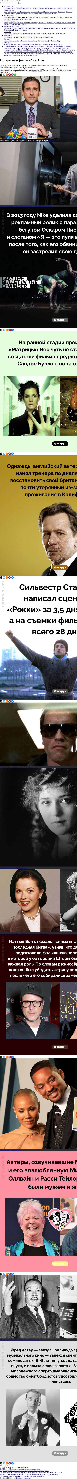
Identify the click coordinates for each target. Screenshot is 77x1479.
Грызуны (7, 12)
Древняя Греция (31, 8)
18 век (59, 8)
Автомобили (66, 46)
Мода (58, 17)
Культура (8, 15)
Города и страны (11, 21)
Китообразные (25, 12)
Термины (57, 53)
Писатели (47, 28)
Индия (37, 23)
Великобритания (22, 23)
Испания (43, 23)
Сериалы (13, 19)
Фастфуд (47, 41)
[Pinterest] (9, 74)
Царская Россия (19, 37)
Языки (35, 55)
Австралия (12, 23)
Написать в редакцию (23, 1478)
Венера (6, 44)
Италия (49, 23)
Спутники (44, 44)
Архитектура (43, 17)
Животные (9, 10)
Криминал (33, 46)
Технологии (65, 53)
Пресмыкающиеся (21, 14)
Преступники (62, 28)
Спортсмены (8, 30)
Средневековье (42, 8)
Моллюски (53, 12)
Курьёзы (68, 48)
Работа (63, 52)
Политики (54, 28)
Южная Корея (15, 24)
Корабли (62, 48)
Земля (11, 44)
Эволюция (50, 33)
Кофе (19, 41)
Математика (17, 33)
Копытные (34, 12)
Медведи (46, 12)
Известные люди (11, 26)
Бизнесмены (14, 28)
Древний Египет (9, 8)
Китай (68, 23)
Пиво (27, 52)
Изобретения (38, 48)
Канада (63, 23)
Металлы (15, 50)
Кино (19, 17)
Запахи (31, 48)
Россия (8, 35)
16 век (50, 8)
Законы (26, 48)
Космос (8, 43)
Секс (31, 53)
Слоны (49, 14)
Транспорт (7, 55)
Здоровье (24, 46)
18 (5, 1465)
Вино (13, 48)
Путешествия (55, 52)
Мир (24, 50)
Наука (7, 32)
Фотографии (16, 55)
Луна (15, 44)
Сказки (18, 19)
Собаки (54, 14)
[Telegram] (4, 74)
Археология (8, 33)
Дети (21, 48)
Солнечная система (28, 44)
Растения (7, 53)
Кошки (40, 12)
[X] (1, 74)
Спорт (47, 53)
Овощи (30, 41)
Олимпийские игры (68, 50)
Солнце (38, 44)
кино (40, 71)
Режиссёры (71, 28)
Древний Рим (20, 8)
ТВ (31, 19)
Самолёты (26, 53)
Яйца (58, 41)
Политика (32, 52)
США (73, 23)
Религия (19, 53)
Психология (47, 52)
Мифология (30, 50)
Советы (42, 53)
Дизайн (14, 17)
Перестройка (33, 37)
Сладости (41, 41)
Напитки (24, 41)
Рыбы (45, 14)
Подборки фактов (11, 46)
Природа (39, 52)
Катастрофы (55, 48)
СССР (27, 37)
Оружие (7, 52)
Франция (7, 24)
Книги (36, 17)
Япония (23, 24)
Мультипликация (66, 17)
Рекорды (13, 53)
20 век (68, 8)
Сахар (35, 41)
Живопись (52, 17)
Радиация (69, 52)
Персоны (21, 52)
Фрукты (53, 41)
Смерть (36, 53)
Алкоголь (7, 48)
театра (34, 71)
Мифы (37, 50)
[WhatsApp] (15, 74)
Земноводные (15, 12)
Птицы (30, 14)
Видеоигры (8, 17)
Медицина (7, 50)
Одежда (6, 19)
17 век (54, 8)
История (8, 6)
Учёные (15, 30)
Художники (23, 30)
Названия (43, 50)
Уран (50, 44)
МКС (19, 44)
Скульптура (26, 19)
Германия (31, 23)
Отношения (14, 52)
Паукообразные (9, 14)
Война (17, 48)
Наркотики (50, 50)
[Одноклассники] (7, 74)
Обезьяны (69, 12)
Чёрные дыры (57, 44)
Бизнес (51, 46)
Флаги (6, 23)
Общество (57, 50)
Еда (6, 39)
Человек (43, 46)
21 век (73, 8)
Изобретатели (23, 28)
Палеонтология (41, 33)
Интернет (47, 48)
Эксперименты (59, 33)
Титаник (72, 53)
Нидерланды (56, 23)
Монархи (31, 28)
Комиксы (25, 17)
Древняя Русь (8, 37)
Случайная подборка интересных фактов (14, 1467)
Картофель (13, 41)
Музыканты (39, 28)
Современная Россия (46, 37)
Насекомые (61, 12)
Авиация (59, 46)
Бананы (6, 41)
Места (20, 50)
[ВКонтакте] (12, 74)
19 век (64, 8)
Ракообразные (38, 14)
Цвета (23, 55)
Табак (52, 53)
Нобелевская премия (28, 33)
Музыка (31, 17)
